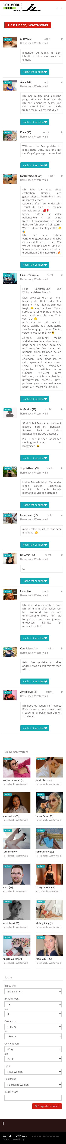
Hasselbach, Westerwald (34, 43)
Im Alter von (11, 998)
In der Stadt (11, 1092)
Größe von (10, 1021)
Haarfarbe (10, 1079)
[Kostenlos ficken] (21, 8)
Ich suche (10, 985)
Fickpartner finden (48, 1106)
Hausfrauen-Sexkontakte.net (45, 1135)
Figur (7, 1066)
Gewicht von (11, 1043)
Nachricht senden (33, 71)
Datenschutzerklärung (13, 1139)
